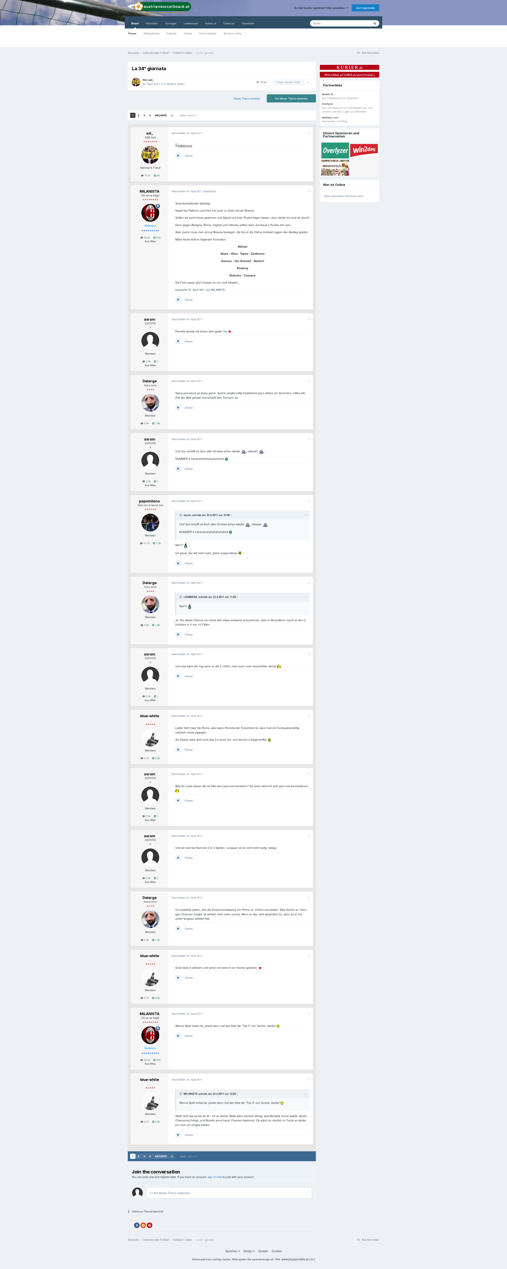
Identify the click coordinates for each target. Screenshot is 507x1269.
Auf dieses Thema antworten (291, 98)
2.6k (157, 758)
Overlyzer (228, 23)
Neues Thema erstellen (247, 98)
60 (158, 175)
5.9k (146, 423)
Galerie (188, 33)
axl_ (151, 80)
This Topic (359, 23)
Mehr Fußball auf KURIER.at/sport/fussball (350, 75)
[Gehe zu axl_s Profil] (136, 82)
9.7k (146, 758)
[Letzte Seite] (172, 115)
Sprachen (231, 1251)
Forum (132, 33)
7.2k (158, 543)
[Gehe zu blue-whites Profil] (150, 737)
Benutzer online (232, 33)
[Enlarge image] (183, 145)
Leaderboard (191, 23)
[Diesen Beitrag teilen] (309, 133)
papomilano (149, 501)
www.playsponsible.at (295, 1259)
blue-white (149, 716)
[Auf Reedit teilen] (143, 1225)
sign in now (215, 1177)
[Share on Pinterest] (149, 1225)
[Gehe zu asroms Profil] (150, 341)
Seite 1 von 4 (187, 115)
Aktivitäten (152, 23)
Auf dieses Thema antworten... (172, 1193)
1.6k (157, 423)
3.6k (148, 361)
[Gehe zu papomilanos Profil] (150, 522)
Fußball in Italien (174, 84)
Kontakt (263, 1251)
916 (157, 237)
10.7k (146, 543)
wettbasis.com (330, 117)
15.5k (147, 175)
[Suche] (375, 23)
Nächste (161, 115)
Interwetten (248, 23)
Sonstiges (171, 23)
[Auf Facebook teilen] (137, 1225)
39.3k (146, 237)
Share (263, 82)
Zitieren (189, 155)
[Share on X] (130, 1225)
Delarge (150, 381)
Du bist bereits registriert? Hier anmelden (320, 8)
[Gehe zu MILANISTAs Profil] (150, 213)
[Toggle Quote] (181, 515)
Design (248, 1251)
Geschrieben (186, 133)
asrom (149, 319)
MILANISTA (149, 191)
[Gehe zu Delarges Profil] (150, 403)
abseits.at (210, 23)
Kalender (172, 33)
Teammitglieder (207, 33)
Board (135, 23)
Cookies (277, 1251)
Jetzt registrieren (365, 8)
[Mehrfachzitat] (178, 155)
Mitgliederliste (151, 33)
